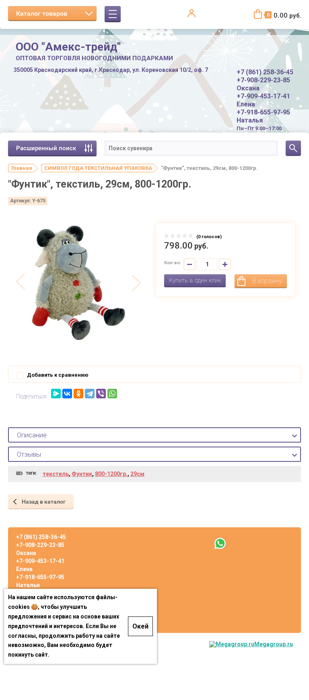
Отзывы (29, 454)
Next (136, 282)
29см (137, 474)
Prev (20, 282)
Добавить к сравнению (57, 375)
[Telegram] (90, 393)
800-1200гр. (111, 474)
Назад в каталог (44, 501)
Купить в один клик (195, 280)
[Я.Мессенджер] (56, 393)
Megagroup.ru (273, 644)
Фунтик (82, 474)
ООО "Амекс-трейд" (68, 46)
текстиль (56, 474)
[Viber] (101, 393)
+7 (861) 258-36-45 (265, 72)
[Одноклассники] (78, 393)
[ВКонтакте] (67, 393)
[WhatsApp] (112, 393)
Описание (32, 435)
